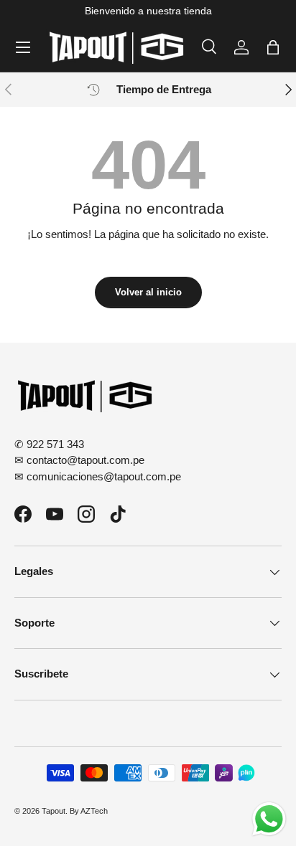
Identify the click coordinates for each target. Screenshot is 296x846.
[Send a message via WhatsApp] (269, 819)
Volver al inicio (148, 292)
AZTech (94, 811)
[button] (273, 47)
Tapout (53, 811)
